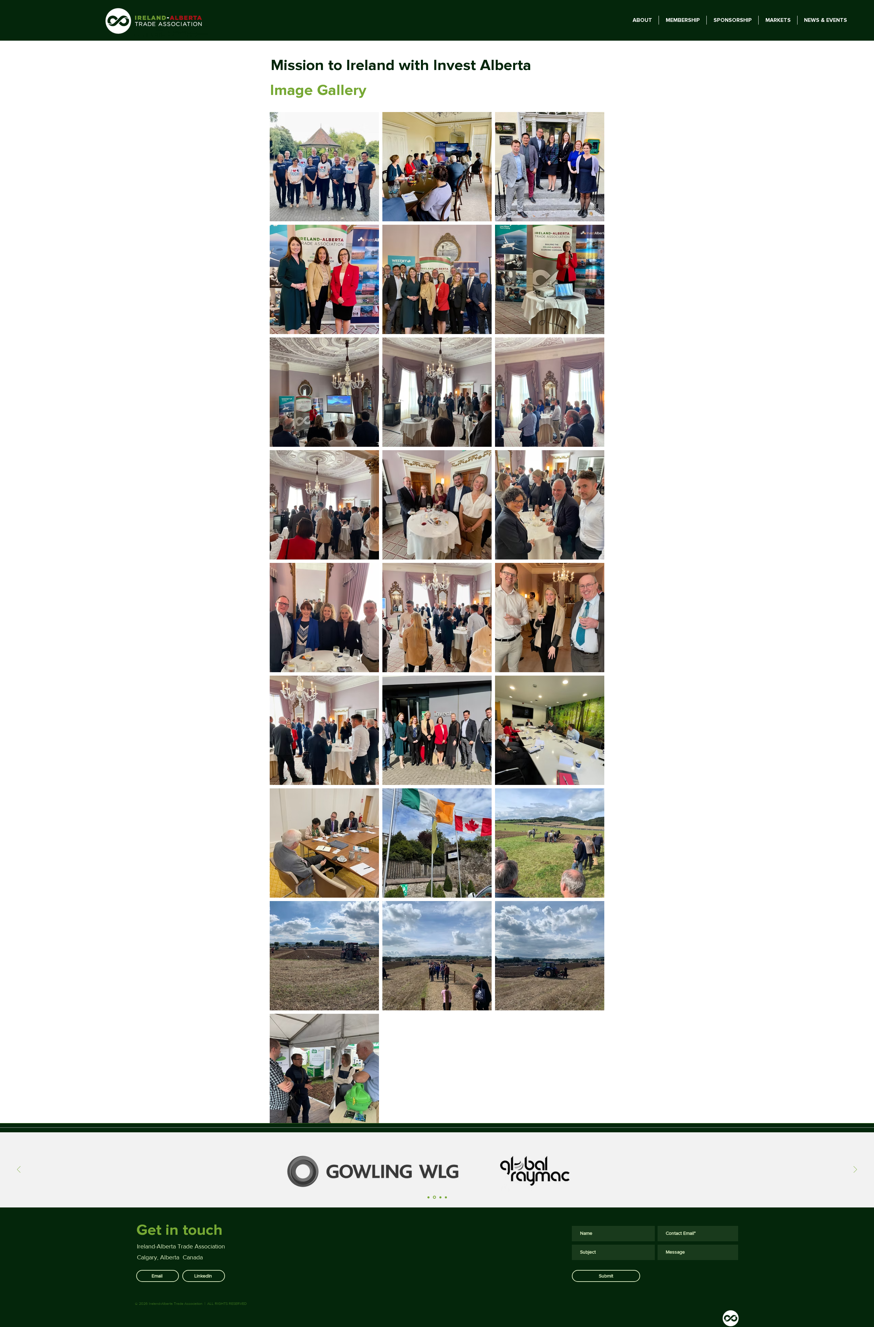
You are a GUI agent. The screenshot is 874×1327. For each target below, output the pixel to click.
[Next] (855, 1170)
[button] (826, 20)
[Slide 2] (434, 1197)
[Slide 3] (439, 1197)
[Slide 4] (446, 1197)
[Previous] (18, 1170)
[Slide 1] (428, 1197)
